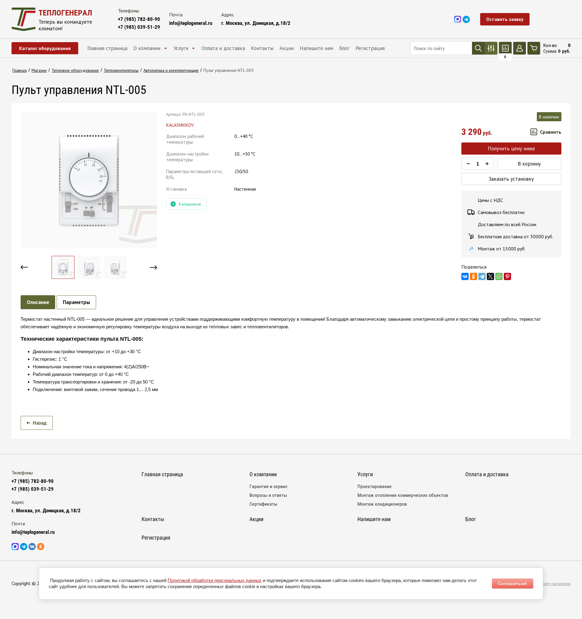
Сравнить (550, 131)
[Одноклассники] (473, 276)
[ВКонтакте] (465, 276)
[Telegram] (482, 276)
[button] (505, 19)
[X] (490, 276)
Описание (38, 302)
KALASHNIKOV (180, 125)
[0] (505, 48)
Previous (24, 267)
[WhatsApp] (499, 276)
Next (153, 267)
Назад (40, 423)
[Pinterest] (507, 276)
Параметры (76, 302)
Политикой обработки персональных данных (215, 580)
